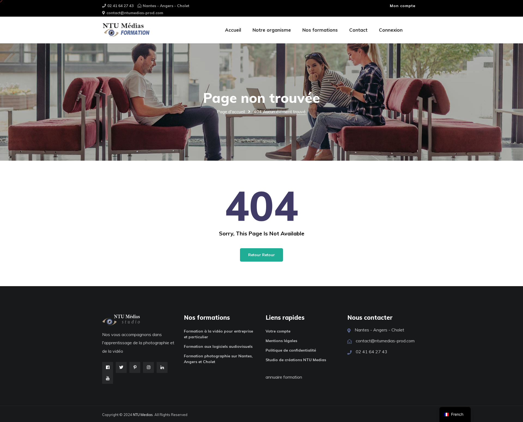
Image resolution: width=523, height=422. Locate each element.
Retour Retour (261, 254)
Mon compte (402, 5)
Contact (358, 30)
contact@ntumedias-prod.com (135, 12)
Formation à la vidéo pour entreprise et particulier (218, 334)
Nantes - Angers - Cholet (166, 5)
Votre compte (278, 331)
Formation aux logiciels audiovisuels (218, 346)
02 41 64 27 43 (120, 5)
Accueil (233, 30)
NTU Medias (143, 414)
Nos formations (320, 30)
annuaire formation (284, 377)
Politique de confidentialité (291, 350)
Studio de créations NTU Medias (296, 359)
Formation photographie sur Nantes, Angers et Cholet (218, 359)
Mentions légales (281, 340)
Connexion (391, 30)
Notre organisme (272, 30)
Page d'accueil (231, 111)
